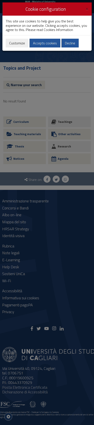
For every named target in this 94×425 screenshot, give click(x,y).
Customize (17, 43)
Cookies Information (58, 29)
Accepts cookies (45, 43)
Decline (70, 43)
